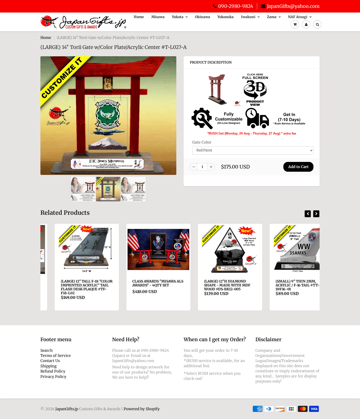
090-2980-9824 (235, 6)
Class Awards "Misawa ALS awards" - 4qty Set (143, 283)
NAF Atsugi (297, 17)
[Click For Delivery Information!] (248, 118)
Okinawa (202, 17)
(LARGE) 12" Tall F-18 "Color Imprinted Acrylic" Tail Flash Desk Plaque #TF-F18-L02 (72, 287)
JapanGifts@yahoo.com (293, 6)
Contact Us (50, 360)
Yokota (177, 17)
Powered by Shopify (142, 409)
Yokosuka (225, 17)
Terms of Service (55, 355)
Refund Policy (52, 371)
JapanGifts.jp (66, 409)
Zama (271, 17)
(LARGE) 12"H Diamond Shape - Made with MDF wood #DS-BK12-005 (213, 285)
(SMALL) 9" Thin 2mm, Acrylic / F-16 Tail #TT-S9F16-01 (284, 285)
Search (46, 350)
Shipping (48, 366)
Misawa (158, 17)
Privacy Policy (53, 376)
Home (139, 17)
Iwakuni (248, 17)
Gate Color (201, 142)
